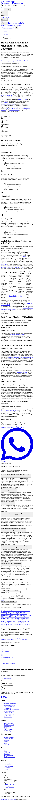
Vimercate (6, 744)
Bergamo (6, 740)
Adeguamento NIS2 (9, 714)
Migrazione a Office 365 (12, 615)
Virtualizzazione (8, 715)
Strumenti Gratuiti (8, 755)
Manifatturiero (7, 726)
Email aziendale (5, 590)
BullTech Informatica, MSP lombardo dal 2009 (20, 357)
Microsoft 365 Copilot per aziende (14, 624)
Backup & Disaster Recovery (11, 709)
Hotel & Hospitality (9, 729)
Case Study (7, 754)
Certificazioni (7, 764)
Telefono (3, 592)
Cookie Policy (12, 799)
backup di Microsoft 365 (12, 108)
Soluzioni (3, 12)
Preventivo (10, 28)
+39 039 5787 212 (9, 784)
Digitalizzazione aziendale (13, 618)
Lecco (5, 743)
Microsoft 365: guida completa (18, 621)
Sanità (5, 728)
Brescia (6, 741)
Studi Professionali (9, 725)
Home (2, 10)
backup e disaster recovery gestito (9, 410)
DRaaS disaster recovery (7, 95)
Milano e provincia (9, 737)
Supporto (5, 28)
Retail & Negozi (8, 731)
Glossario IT (7, 752)
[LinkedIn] (6, 697)
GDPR (2, 600)
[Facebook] (2, 697)
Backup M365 (12, 296)
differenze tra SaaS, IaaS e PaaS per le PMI (12, 267)
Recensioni (7, 767)
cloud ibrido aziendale (22, 372)
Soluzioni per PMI (9, 723)
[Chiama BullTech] (21, 24)
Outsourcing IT (8, 712)
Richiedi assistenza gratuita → (8, 601)
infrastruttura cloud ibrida (8, 104)
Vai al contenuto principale (8, 1)
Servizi (6, 10)
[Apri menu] (16, 27)
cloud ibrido (4, 264)
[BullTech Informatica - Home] (7, 689)
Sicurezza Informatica (9, 705)
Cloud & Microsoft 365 (10, 706)
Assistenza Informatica (10, 703)
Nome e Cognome (6, 588)
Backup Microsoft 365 (12, 614)
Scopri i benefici (24, 61)
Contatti (3, 21)
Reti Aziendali (7, 708)
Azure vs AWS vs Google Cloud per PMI (16, 622)
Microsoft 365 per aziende (17, 334)
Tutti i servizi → (8, 717)
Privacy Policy (4, 799)
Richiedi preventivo (6, 678)
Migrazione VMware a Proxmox (11, 617)
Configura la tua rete (9, 757)
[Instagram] (4, 697)
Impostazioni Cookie (21, 799)
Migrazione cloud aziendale (8, 611)
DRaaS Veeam (20, 295)
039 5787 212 (21, 427)
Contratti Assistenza (9, 711)
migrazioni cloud (22, 99)
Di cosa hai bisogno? (7, 597)
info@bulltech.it (10, 787)
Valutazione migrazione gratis (8, 61)
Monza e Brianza (8, 738)
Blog (5, 751)
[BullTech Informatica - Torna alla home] (7, 7)
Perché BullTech (5, 17)
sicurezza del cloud (14, 110)
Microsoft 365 (4, 102)
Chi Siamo (6, 763)
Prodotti (3, 15)
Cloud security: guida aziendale (14, 620)
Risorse (3, 19)
